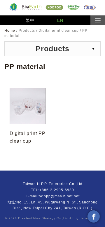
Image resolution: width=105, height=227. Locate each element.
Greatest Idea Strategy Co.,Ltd (43, 218)
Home (10, 31)
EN (60, 20)
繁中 (30, 20)
